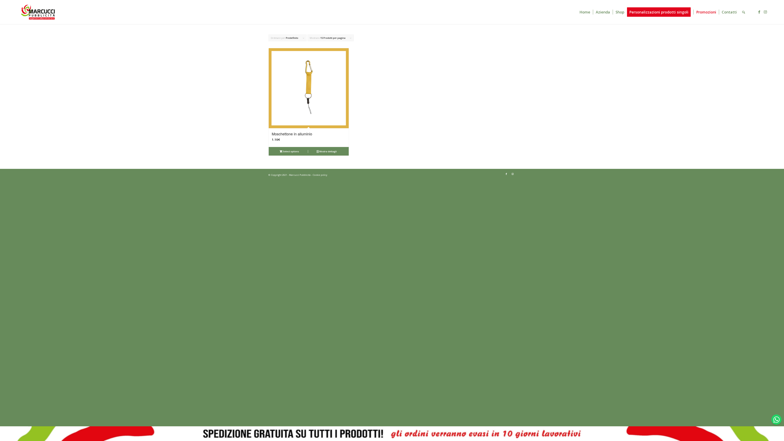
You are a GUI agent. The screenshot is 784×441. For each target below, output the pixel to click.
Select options (290, 151)
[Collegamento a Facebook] (759, 12)
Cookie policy (320, 174)
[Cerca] (743, 12)
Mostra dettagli (328, 151)
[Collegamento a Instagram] (765, 12)
